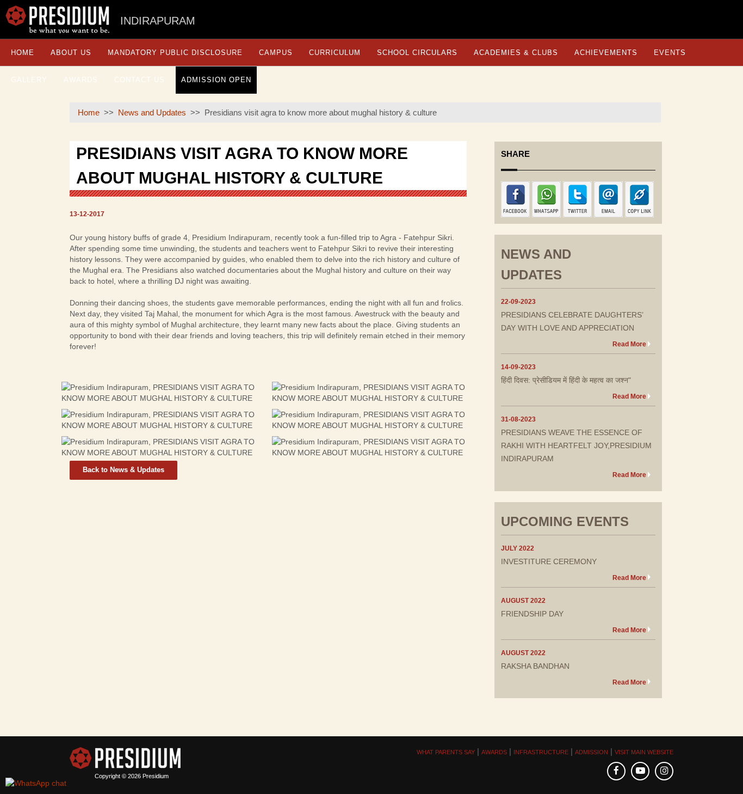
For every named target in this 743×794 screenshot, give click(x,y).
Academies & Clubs (516, 52)
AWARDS (494, 752)
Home (22, 52)
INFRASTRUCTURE (540, 752)
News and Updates (152, 112)
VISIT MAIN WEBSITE (644, 752)
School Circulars (417, 52)
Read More (629, 344)
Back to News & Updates (123, 470)
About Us (71, 52)
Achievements (605, 52)
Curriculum (335, 52)
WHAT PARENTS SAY (446, 752)
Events (670, 52)
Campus (276, 52)
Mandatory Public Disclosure (175, 52)
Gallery (29, 80)
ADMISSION (591, 752)
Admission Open (216, 80)
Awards (81, 80)
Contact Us (139, 80)
